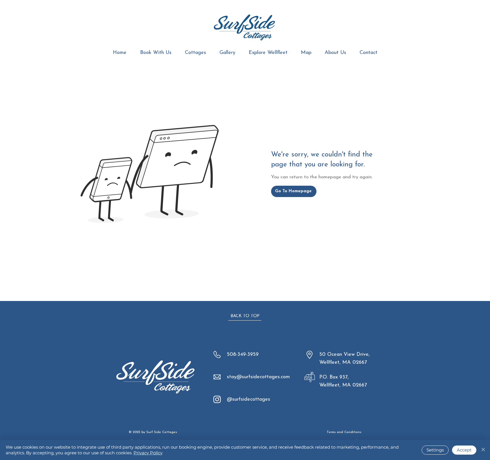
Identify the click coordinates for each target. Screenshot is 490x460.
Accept (464, 450)
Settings (435, 450)
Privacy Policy (148, 452)
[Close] (483, 449)
